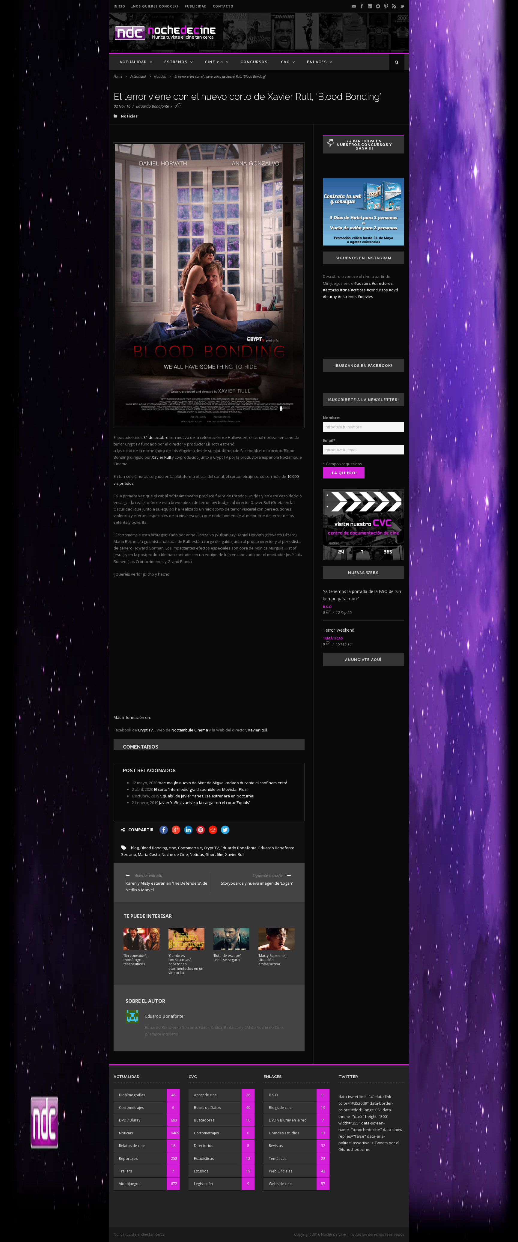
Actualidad (133, 62)
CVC (285, 62)
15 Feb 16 (344, 644)
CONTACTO (223, 6)
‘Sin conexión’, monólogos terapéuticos (135, 960)
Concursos (253, 62)
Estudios (201, 1171)
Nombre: (331, 417)
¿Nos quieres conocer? (155, 6)
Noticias (160, 76)
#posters (362, 283)
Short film (214, 854)
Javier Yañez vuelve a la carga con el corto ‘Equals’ (204, 802)
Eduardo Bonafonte (152, 106)
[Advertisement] (334, 38)
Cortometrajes (131, 1107)
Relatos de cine (132, 1145)
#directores (382, 283)
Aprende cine (205, 1095)
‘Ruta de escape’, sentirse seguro (227, 957)
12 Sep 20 (344, 612)
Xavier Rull (257, 730)
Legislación (203, 1183)
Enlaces (317, 62)
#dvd (393, 290)
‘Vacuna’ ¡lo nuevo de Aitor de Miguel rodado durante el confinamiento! (222, 782)
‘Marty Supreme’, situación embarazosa (272, 960)
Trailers (125, 1171)
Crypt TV (211, 847)
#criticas (358, 290)
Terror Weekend (338, 630)
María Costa (149, 854)
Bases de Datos (207, 1107)
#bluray (330, 296)
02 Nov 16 (122, 106)
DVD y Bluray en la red (288, 1120)
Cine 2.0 (214, 62)
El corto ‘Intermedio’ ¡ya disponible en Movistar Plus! (201, 789)
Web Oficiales (280, 1171)
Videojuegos (129, 1183)
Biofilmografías (132, 1095)
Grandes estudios (284, 1133)
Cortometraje (190, 847)
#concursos (377, 290)
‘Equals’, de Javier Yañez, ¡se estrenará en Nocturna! (207, 796)
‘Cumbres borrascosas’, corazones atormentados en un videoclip (185, 964)
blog (135, 847)
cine (172, 847)
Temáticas (333, 638)
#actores (331, 290)
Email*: (330, 440)
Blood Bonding (154, 847)
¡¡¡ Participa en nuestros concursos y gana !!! (364, 144)
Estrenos (175, 62)
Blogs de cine (280, 1107)
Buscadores (204, 1120)
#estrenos (347, 296)
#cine (345, 290)
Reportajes (128, 1158)
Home (118, 76)
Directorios (203, 1145)
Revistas (276, 1145)
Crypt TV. (146, 730)
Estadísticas (204, 1158)
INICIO (119, 6)
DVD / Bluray (129, 1120)
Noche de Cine (175, 854)
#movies (365, 296)
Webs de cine (280, 1183)
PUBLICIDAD (196, 6)
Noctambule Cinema (189, 730)
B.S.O (327, 606)
